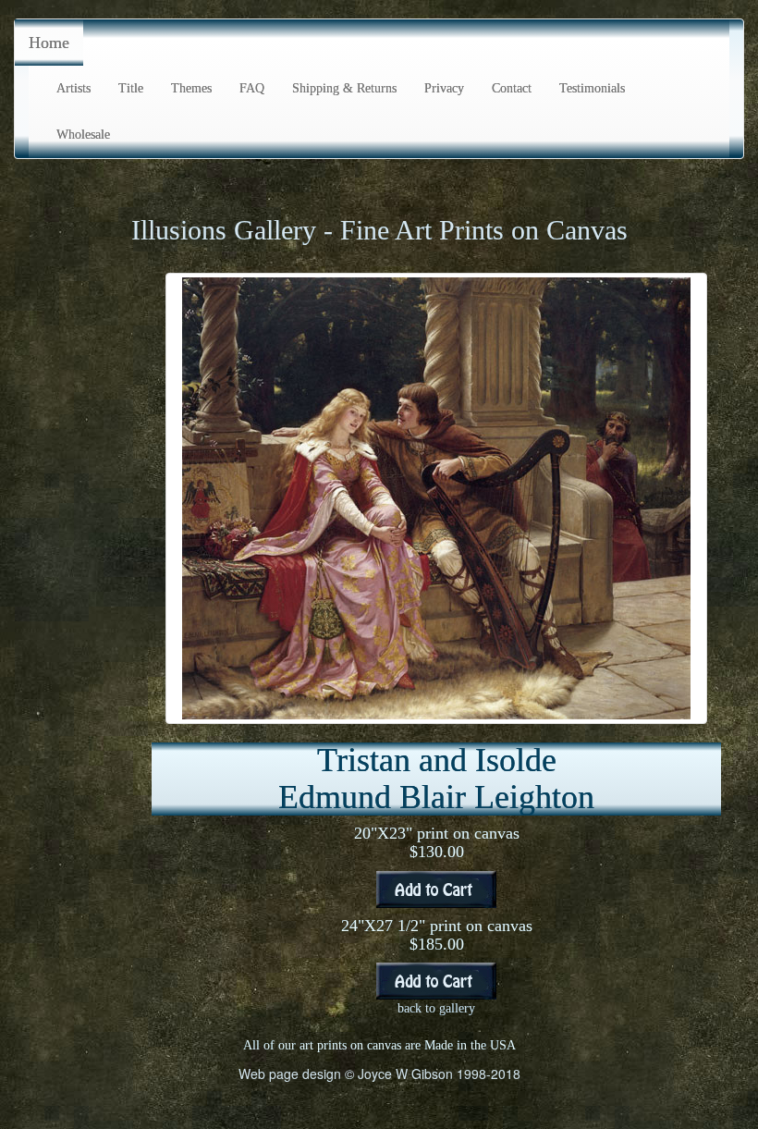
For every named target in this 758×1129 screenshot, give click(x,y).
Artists (73, 88)
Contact (512, 88)
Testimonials (592, 88)
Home (49, 42)
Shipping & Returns (344, 88)
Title (130, 88)
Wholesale (83, 134)
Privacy (444, 88)
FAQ (251, 88)
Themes (191, 88)
